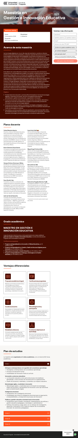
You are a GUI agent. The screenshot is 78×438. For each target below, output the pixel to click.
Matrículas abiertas (10, 30)
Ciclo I (7, 364)
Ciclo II (7, 413)
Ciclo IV (7, 424)
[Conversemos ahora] (75, 434)
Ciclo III (7, 418)
